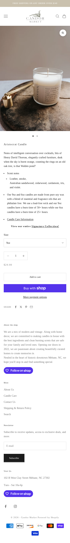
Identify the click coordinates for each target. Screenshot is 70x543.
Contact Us (9, 402)
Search (7, 414)
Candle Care (10, 395)
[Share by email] (31, 306)
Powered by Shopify (48, 517)
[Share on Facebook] (15, 306)
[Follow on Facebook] (5, 506)
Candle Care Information (20, 219)
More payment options (35, 297)
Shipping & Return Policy (17, 408)
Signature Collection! (45, 226)
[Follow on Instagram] (15, 506)
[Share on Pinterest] (26, 306)
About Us (9, 389)
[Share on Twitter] (20, 306)
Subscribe (14, 458)
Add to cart (35, 277)
